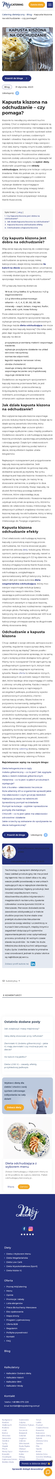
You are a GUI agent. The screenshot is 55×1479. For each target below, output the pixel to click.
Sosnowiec (24, 1420)
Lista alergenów (14, 1303)
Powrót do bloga (14, 78)
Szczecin (23, 1430)
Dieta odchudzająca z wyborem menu (21, 1165)
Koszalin (5, 1454)
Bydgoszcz (7, 1420)
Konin (38, 1451)
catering (23, 748)
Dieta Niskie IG (14, 1270)
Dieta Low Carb (14, 1262)
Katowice (40, 1433)
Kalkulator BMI (13, 1382)
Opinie (9, 1295)
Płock (4, 1449)
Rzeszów (40, 1430)
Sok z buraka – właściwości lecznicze (22, 787)
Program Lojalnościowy (18, 1320)
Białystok (23, 1433)
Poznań (39, 1425)
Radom (5, 1422)
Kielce (5, 1433)
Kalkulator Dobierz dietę (18, 1373)
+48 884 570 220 (20, 1402)
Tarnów (39, 1443)
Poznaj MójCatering (16, 1286)
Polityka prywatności (17, 1332)
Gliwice (22, 1427)
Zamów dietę (37, 5)
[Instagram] (30, 1228)
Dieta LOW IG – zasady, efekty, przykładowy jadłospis (20, 1066)
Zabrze (22, 1441)
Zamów (24, 1186)
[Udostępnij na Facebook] (17, 93)
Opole (39, 1449)
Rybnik (39, 1438)
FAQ (8, 1341)
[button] (50, 5)
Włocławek (24, 1443)
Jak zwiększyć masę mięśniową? (21, 1028)
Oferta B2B (12, 1324)
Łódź (4, 1430)
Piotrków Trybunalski (27, 1425)
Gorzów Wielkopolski (44, 1457)
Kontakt (10, 1336)
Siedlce (5, 1441)
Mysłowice (23, 1451)
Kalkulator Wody (14, 1386)
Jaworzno (6, 1438)
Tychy (4, 1443)
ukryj (20, 212)
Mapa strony (12, 1316)
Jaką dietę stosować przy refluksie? (23, 1036)
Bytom (22, 1459)
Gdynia (22, 1422)
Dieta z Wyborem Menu (18, 1254)
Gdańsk (22, 1435)
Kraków (5, 1427)
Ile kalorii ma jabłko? (15, 1056)
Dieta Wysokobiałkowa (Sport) (21, 1266)
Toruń (38, 1420)
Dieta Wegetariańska (17, 1258)
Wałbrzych (7, 1425)
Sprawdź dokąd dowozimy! (27, 1469)
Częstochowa (42, 1427)
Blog (29, 14)
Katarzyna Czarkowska (31, 855)
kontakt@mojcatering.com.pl (24, 1406)
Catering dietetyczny (13, 14)
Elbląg (22, 1457)
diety (25, 549)
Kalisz (21, 1454)
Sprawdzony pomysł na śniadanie (20, 802)
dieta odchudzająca (31, 325)
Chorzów (40, 1459)
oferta (22, 673)
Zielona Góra (42, 1441)
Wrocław (6, 1435)
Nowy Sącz (7, 1451)
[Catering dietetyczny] (27, 1212)
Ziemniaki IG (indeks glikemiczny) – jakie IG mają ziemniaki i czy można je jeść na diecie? (26, 1046)
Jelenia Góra (41, 1454)
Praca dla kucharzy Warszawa (21, 1307)
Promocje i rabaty (15, 1299)
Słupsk (5, 1446)
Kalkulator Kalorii (15, 1377)
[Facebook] (24, 1228)
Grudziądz (6, 1457)
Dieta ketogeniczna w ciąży (17, 768)
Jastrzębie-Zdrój (43, 1435)
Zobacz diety (14, 1107)
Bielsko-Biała (8, 1462)
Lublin (38, 1422)
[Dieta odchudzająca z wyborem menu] (27, 1137)
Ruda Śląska (24, 1446)
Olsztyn (22, 1449)
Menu (9, 1291)
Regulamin (11, 1328)
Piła (37, 1446)
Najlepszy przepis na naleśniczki (20, 798)
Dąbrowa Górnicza (10, 1459)
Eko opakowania (14, 1311)
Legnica (22, 1438)
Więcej (10, 1186)
